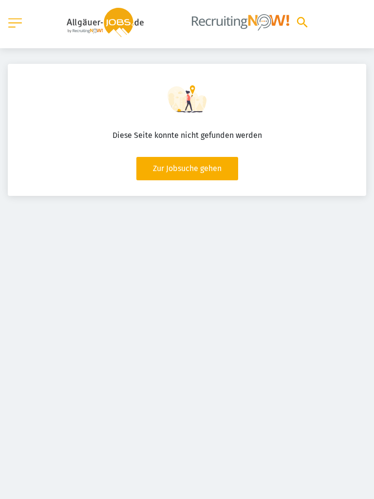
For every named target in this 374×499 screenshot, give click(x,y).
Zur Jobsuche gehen (187, 168)
